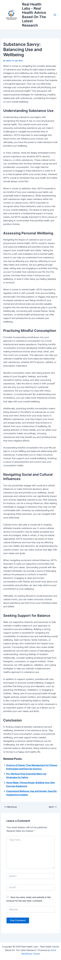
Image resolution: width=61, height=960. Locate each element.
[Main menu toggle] (55, 15)
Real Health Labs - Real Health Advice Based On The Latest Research (34, 14)
